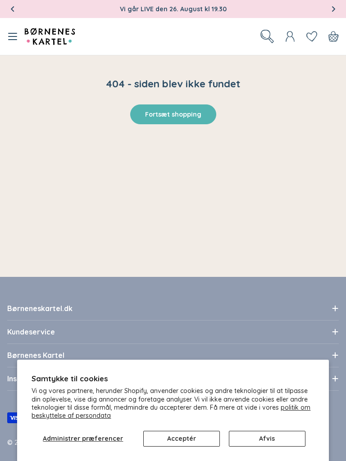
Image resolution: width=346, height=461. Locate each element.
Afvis (267, 438)
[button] (12, 9)
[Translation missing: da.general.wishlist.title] (311, 36)
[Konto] (290, 36)
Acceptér (181, 438)
